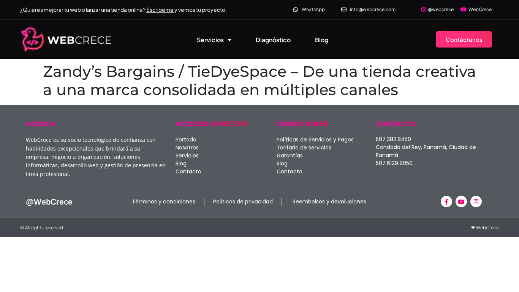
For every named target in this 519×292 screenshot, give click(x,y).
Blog (321, 40)
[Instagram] (476, 201)
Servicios (210, 40)
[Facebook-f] (446, 201)
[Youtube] (461, 201)
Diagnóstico (273, 40)
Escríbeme (160, 9)
